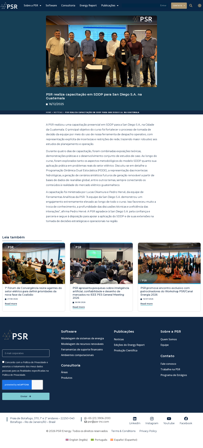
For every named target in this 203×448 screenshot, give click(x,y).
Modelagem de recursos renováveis (82, 344)
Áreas (64, 372)
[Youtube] (169, 419)
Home (48, 112)
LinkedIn (134, 423)
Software (51, 5)
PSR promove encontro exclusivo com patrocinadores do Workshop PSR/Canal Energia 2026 (167, 291)
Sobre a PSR (31, 5)
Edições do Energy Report (129, 345)
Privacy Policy (148, 431)
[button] (199, 5)
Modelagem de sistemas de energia (82, 338)
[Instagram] (152, 419)
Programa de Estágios (173, 375)
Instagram (151, 423)
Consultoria (68, 5)
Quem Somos (168, 339)
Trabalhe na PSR (170, 369)
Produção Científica (125, 350)
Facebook (186, 423)
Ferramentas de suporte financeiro (82, 349)
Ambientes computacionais (77, 355)
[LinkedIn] (135, 419)
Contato (177, 5)
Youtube (169, 423)
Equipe (164, 345)
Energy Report (88, 5)
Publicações (108, 5)
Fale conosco (168, 364)
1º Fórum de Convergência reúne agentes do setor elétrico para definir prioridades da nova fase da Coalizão (33, 291)
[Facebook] (186, 419)
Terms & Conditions (123, 431)
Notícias (58, 112)
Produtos (66, 378)
